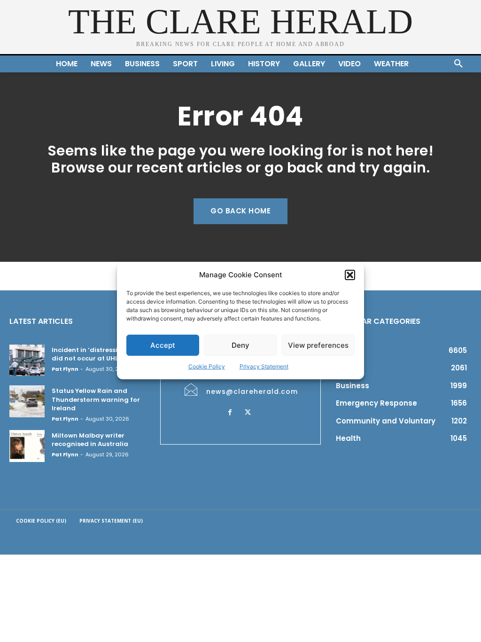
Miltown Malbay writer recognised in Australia (90, 439)
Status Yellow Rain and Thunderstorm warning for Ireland (96, 399)
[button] (350, 275)
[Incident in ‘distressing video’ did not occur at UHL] (27, 360)
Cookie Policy (206, 366)
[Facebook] (230, 412)
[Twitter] (248, 412)
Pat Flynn (65, 369)
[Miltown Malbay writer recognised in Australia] (27, 446)
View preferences (318, 345)
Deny (240, 345)
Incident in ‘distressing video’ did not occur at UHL (100, 354)
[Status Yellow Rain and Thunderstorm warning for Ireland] (27, 401)
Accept (162, 345)
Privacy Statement (264, 366)
